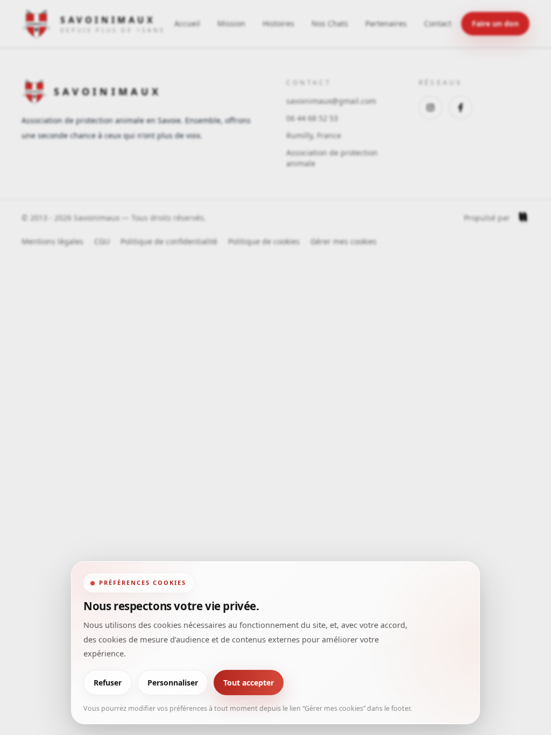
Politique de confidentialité (169, 241)
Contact (437, 23)
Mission (231, 23)
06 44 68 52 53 (312, 118)
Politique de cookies (264, 241)
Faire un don (495, 23)
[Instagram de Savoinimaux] (430, 107)
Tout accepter (248, 682)
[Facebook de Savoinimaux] (460, 107)
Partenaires (386, 23)
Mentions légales (52, 241)
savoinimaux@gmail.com (331, 101)
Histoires (278, 23)
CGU (102, 241)
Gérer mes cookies (343, 241)
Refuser (108, 682)
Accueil (187, 23)
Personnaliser (172, 682)
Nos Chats (330, 23)
